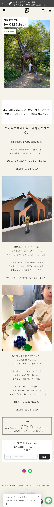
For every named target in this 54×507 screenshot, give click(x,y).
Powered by (24, 493)
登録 (44, 457)
